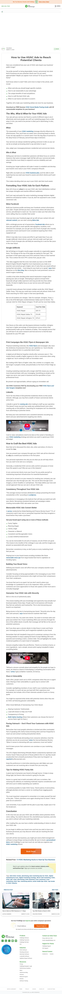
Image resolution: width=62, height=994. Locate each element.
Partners (22, 974)
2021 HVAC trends (15, 875)
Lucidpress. (32, 495)
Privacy (27, 989)
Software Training (24, 980)
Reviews (22, 978)
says (50, 268)
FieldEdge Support (46, 946)
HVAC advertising (18, 879)
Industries (23, 947)
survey (9, 511)
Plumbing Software (24, 952)
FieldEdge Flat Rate (24, 942)
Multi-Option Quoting (15, 717)
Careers (51, 954)
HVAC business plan (32, 173)
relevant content (11, 220)
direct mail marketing (44, 877)
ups (19, 558)
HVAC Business (30, 879)
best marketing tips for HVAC (38, 875)
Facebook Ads (40, 224)
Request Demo (41, 926)
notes (31, 740)
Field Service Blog (24, 972)
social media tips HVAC (40, 881)
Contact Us (45, 954)
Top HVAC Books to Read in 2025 (41, 911)
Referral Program (24, 976)
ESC (21, 944)
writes (13, 672)
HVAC (53, 877)
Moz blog (21, 270)
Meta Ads (35, 220)
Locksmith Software (24, 956)
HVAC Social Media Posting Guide (37, 107)
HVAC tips (17, 881)
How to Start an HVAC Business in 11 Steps (14, 911)
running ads (24, 404)
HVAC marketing (27, 131)
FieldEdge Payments (24, 940)
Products (22, 935)
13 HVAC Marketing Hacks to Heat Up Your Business (35, 860)
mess (16, 558)
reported (9, 759)
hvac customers (41, 879)
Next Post (55, 889)
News (21, 970)
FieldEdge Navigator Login (26, 966)
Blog (57, 49)
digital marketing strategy (27, 877)
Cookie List (41, 989)
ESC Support (45, 948)
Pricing (21, 964)
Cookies (34, 989)
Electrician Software (24, 954)
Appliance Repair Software (26, 958)
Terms (20, 989)
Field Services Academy (25, 968)
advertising (25, 875)
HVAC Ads (9, 879)
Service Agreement (11, 989)
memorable (10, 558)
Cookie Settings (51, 989)
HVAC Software (23, 950)
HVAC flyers (33, 346)
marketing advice (26, 881)
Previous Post (8, 889)
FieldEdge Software (24, 937)
